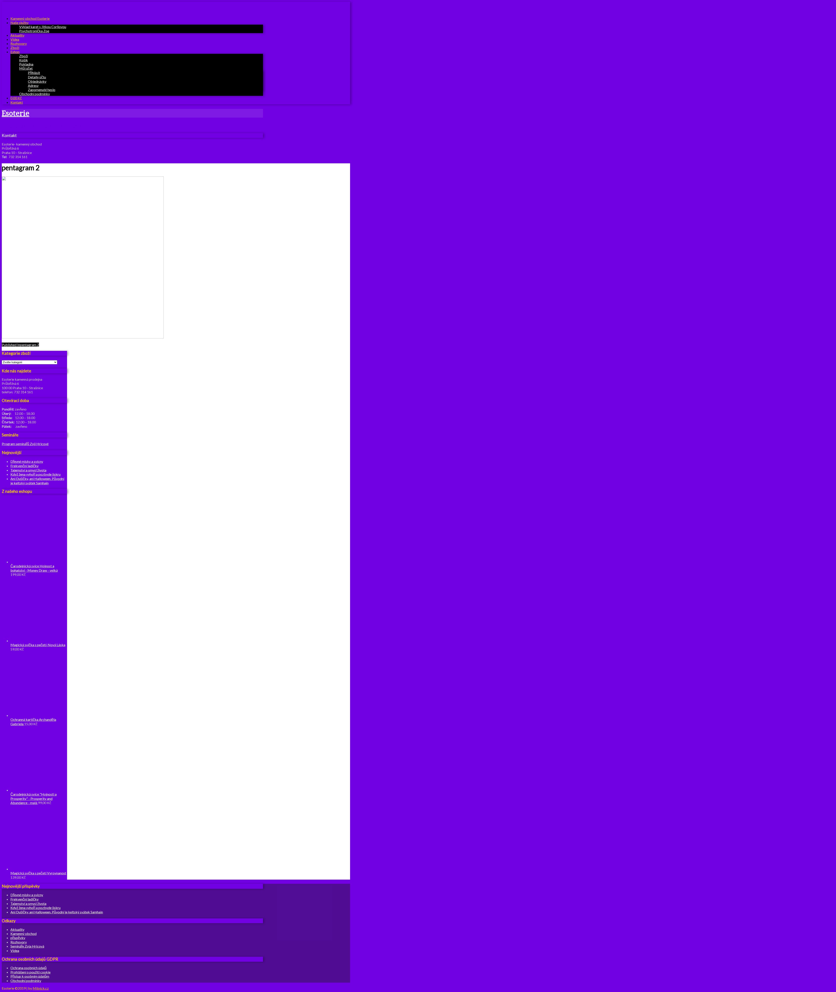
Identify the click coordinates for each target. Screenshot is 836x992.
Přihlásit (34, 73)
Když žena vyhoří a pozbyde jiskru (35, 474)
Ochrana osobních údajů (28, 968)
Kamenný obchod (23, 933)
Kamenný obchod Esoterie (30, 18)
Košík (23, 60)
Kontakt (16, 102)
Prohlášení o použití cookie (30, 972)
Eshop (15, 52)
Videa (14, 39)
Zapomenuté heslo (41, 90)
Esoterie (15, 113)
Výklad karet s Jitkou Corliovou (42, 27)
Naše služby (19, 22)
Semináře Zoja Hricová (27, 946)
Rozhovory (18, 43)
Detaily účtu (37, 77)
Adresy (33, 85)
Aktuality (17, 35)
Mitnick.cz (41, 988)
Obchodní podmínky (34, 94)
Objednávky (37, 81)
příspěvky (17, 938)
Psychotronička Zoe (34, 31)
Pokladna (26, 64)
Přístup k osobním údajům (29, 976)
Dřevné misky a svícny (26, 461)
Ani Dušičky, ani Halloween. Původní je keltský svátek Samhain (37, 481)
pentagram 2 (20, 345)
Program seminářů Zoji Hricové (25, 444)
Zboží (14, 48)
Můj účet (26, 68)
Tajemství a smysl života (28, 470)
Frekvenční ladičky (24, 466)
